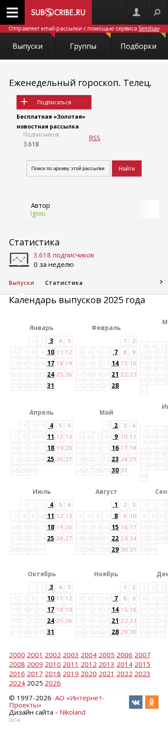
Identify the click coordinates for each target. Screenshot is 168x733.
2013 (107, 664)
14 (115, 363)
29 (115, 549)
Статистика (34, 242)
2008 (17, 664)
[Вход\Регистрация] (136, 12)
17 (50, 363)
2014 (124, 664)
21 (115, 374)
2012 (89, 664)
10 (50, 352)
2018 (53, 673)
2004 (89, 654)
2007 (142, 654)
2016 (17, 673)
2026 (53, 682)
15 (115, 527)
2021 (107, 673)
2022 (124, 673)
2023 (142, 673)
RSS (94, 137)
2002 (53, 654)
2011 (71, 664)
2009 (35, 664)
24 (50, 374)
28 (115, 386)
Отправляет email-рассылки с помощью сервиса (84, 28)
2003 (71, 654)
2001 (35, 654)
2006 (124, 654)
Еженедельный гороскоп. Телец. (80, 83)
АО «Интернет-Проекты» (57, 701)
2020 (89, 673)
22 (115, 538)
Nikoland (73, 711)
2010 (53, 664)
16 (115, 448)
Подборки (138, 46)
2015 (142, 664)
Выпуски (28, 46)
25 (50, 459)
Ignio (37, 213)
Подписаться (54, 102)
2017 (35, 673)
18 (50, 448)
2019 (71, 673)
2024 (17, 682)
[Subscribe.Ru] (58, 12)
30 (115, 470)
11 (50, 437)
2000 (17, 654)
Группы (83, 46)
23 (115, 459)
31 (50, 386)
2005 (107, 654)
